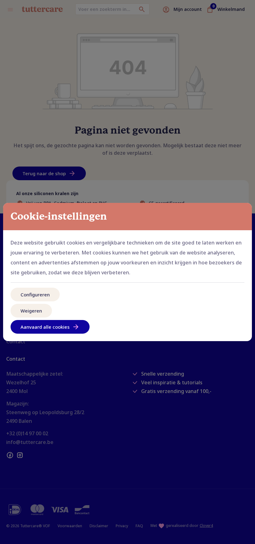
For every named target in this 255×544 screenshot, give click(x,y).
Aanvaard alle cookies (45, 327)
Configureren (35, 294)
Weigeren (31, 311)
